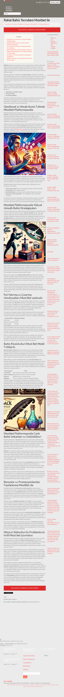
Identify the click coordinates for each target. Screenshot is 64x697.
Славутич (25, 686)
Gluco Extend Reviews (53, 75)
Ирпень (28, 684)
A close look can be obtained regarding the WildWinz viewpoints (53, 352)
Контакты (9, 10)
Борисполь (9, 684)
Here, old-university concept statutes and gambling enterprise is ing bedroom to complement (53, 364)
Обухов (17, 684)
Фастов (40, 686)
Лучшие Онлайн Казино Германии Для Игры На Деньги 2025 (53, 126)
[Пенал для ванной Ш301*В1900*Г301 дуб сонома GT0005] (54, 43)
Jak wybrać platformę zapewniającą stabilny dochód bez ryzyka (53, 83)
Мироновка (50, 684)
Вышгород (25, 684)
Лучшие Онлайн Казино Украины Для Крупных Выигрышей (53, 199)
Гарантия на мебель (29, 655)
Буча (34, 684)
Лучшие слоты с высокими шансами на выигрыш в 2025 (53, 219)
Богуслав (45, 684)
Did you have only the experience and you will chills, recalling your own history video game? (53, 326)
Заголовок (50, 251)
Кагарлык (41, 684)
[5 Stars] (26, 602)
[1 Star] (6, 602)
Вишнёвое (21, 684)
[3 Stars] (16, 602)
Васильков (37, 684)
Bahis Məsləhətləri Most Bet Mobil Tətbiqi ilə (19, 49)
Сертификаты (27, 662)
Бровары (13, 684)
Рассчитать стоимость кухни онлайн (32, 29)
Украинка (37, 686)
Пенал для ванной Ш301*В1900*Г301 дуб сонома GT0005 (53, 53)
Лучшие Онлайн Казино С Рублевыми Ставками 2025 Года (53, 136)
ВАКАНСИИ (26, 666)
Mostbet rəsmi (19, 129)
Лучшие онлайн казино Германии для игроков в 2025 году (53, 146)
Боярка (31, 684)
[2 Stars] (10, 602)
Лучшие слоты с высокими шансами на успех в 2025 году (53, 156)
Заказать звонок (55, 2)
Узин (34, 686)
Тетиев (32, 686)
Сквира (57, 684)
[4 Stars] (21, 602)
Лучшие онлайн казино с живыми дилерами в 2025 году (53, 93)
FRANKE (25, 669)
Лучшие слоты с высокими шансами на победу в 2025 (53, 166)
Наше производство (29, 659)
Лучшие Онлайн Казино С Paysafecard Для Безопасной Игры (53, 116)
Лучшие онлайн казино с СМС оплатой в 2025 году (53, 189)
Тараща (28, 686)
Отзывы (9, 9)
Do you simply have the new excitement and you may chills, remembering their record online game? (53, 340)
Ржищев (53, 684)
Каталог (9, 7)
